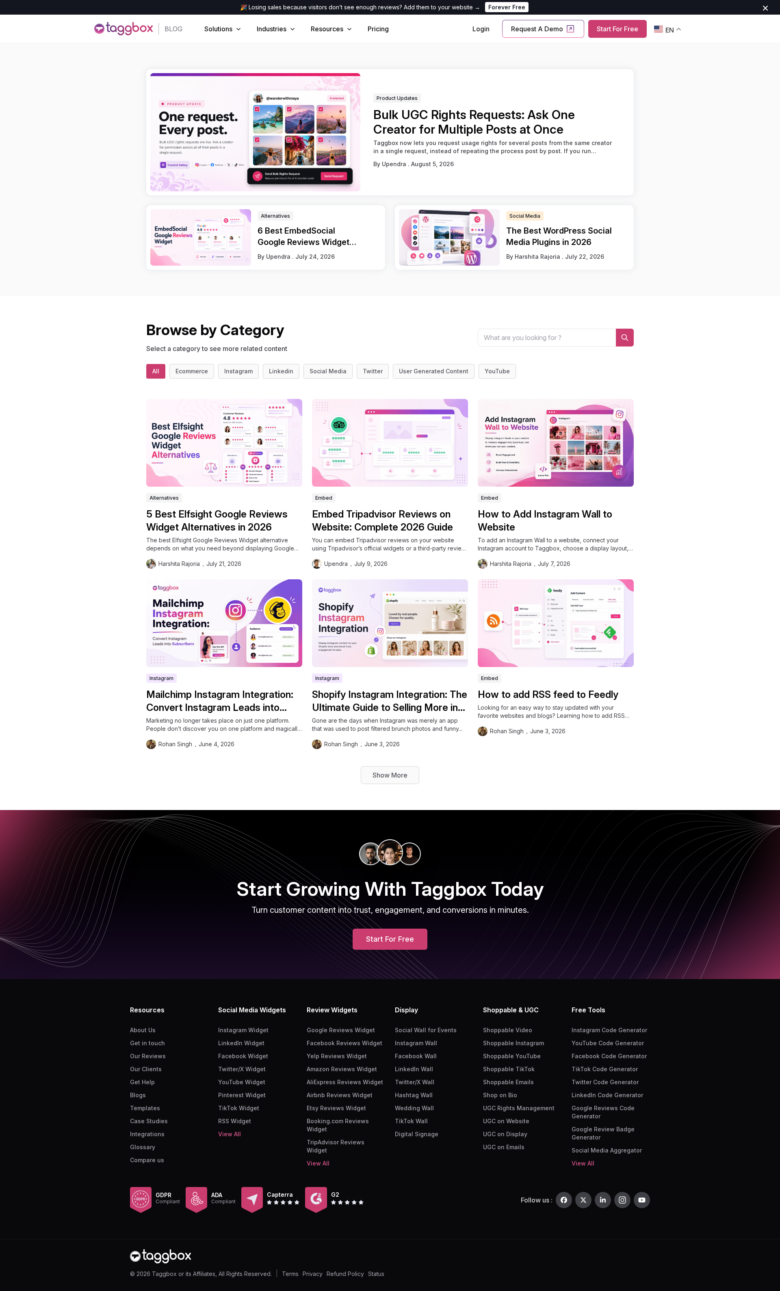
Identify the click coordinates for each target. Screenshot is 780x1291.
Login (481, 29)
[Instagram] (622, 1200)
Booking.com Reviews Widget (338, 1125)
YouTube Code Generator (608, 1043)
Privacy (313, 1273)
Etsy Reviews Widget (336, 1108)
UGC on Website (506, 1121)
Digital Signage (416, 1134)
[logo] (123, 28)
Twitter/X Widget (242, 1069)
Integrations (147, 1134)
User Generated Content (433, 371)
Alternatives (164, 498)
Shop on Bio (500, 1095)
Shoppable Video (507, 1030)
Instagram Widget (243, 1030)
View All (229, 1134)
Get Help (142, 1082)
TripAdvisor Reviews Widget (335, 1146)
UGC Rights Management (519, 1108)
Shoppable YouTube (512, 1056)
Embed (323, 498)
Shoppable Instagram (513, 1043)
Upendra (395, 163)
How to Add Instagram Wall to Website (545, 520)
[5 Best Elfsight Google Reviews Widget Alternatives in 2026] (224, 443)
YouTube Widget (241, 1082)
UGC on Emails (503, 1147)
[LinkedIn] (603, 1200)
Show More (390, 775)
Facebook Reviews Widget (344, 1043)
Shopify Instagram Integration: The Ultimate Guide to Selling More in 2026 (389, 701)
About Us (143, 1030)
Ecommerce (192, 371)
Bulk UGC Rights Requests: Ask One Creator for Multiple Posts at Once (474, 121)
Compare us (147, 1160)
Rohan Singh (175, 744)
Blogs (138, 1095)
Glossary (142, 1147)
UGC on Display (505, 1134)
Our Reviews (148, 1056)
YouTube (497, 371)
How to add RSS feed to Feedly (548, 694)
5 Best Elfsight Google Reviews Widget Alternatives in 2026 (217, 520)
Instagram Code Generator (609, 1030)
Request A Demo (537, 29)
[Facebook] (564, 1200)
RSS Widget (234, 1121)
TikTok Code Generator (605, 1069)
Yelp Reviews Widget (337, 1056)
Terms (290, 1273)
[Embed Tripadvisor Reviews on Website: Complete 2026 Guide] (390, 443)
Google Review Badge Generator (603, 1133)
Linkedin (281, 371)
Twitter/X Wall (414, 1082)
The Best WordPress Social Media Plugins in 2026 (559, 236)
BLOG (173, 29)
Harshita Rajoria (538, 256)
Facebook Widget (243, 1056)
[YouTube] (642, 1200)
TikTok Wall (411, 1121)
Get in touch (147, 1043)
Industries (271, 29)
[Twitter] (583, 1200)
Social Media (328, 371)
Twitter (373, 371)
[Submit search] (625, 338)
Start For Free (617, 29)
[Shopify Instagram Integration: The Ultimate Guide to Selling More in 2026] (390, 623)
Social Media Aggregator (607, 1150)
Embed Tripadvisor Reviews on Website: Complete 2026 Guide (382, 520)
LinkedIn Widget (241, 1043)
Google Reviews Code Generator (603, 1112)
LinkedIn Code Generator (607, 1095)
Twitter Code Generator (605, 1082)
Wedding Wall (414, 1108)
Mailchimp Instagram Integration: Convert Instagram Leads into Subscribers (219, 701)
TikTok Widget (238, 1108)
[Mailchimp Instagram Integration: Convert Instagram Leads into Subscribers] (224, 623)
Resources (327, 29)
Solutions (218, 29)
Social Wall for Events (426, 1030)
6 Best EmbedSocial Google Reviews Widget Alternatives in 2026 (303, 237)
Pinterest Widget (242, 1095)
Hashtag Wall (414, 1095)
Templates (145, 1108)
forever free (506, 7)
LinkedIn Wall (414, 1069)
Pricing (378, 29)
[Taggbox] (160, 1256)
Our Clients (146, 1069)
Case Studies (149, 1121)
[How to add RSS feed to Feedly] (556, 623)
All (155, 371)
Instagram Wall (416, 1043)
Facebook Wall (416, 1056)
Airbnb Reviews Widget (340, 1095)
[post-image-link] (255, 132)
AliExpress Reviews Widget (345, 1082)
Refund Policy (345, 1273)
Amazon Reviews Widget (342, 1069)
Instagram (238, 371)
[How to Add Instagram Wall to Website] (556, 443)
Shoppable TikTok (509, 1069)
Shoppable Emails (508, 1082)
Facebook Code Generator (609, 1056)
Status (376, 1273)
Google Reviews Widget (341, 1030)
